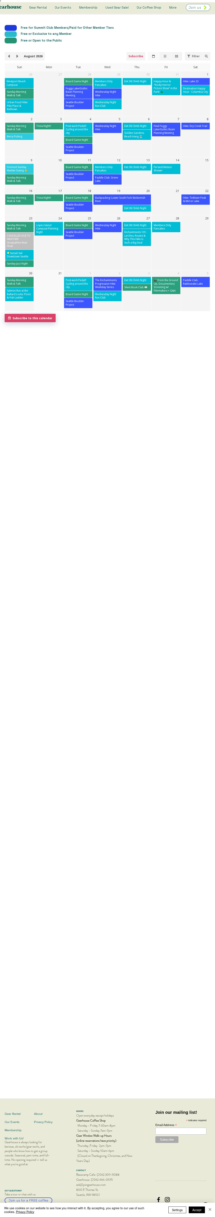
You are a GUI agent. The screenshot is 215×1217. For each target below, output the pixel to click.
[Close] (209, 1210)
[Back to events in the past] (9, 56)
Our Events (12, 1122)
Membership (13, 1130)
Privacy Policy (43, 1122)
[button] (193, 56)
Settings (177, 1210)
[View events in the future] (17, 56)
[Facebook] (158, 1199)
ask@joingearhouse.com (91, 1184)
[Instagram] (167, 1199)
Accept (196, 1210)
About (38, 1113)
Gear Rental (13, 1113)
